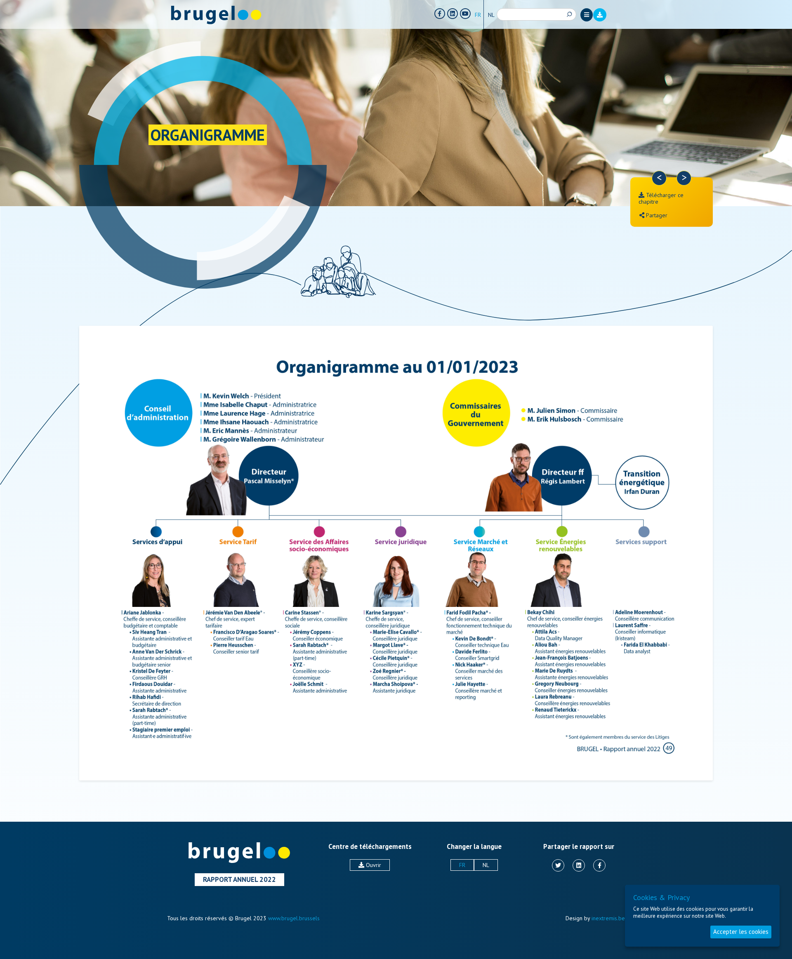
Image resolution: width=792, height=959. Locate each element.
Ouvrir (372, 865)
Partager (655, 215)
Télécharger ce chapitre (661, 198)
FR (478, 15)
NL (491, 15)
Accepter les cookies (740, 931)
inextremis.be (608, 918)
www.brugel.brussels (294, 918)
